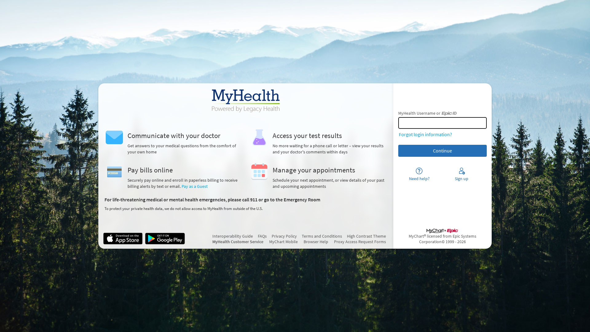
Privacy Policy (284, 236)
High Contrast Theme (366, 236)
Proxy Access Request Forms (360, 241)
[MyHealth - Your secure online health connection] (245, 100)
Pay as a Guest (195, 186)
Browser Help (316, 241)
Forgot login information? (425, 134)
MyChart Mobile (283, 241)
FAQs (262, 236)
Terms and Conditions (322, 236)
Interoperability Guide (232, 236)
